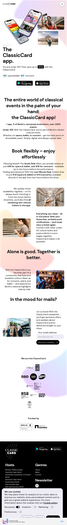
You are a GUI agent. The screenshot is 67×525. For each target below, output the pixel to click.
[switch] (18, 507)
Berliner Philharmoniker (14, 470)
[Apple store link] (42, 83)
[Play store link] (24, 83)
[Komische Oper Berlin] (33, 377)
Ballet (37, 472)
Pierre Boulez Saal (12, 484)
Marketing (43, 507)
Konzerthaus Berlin (12, 482)
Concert (38, 475)
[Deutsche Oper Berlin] (37, 367)
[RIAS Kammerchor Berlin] (37, 386)
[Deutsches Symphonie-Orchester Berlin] (24, 377)
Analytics (26, 507)
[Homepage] (9, 4)
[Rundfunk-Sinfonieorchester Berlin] (24, 395)
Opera (37, 470)
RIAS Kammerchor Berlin (14, 487)
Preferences (11, 512)
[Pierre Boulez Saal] (29, 386)
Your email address (47, 332)
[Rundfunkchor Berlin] (33, 395)
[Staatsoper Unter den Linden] (29, 404)
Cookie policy (50, 502)
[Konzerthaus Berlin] (42, 377)
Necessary (10, 507)
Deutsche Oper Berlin (13, 472)
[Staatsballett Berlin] (42, 395)
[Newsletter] (37, 485)
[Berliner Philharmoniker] (29, 367)
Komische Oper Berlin (13, 479)
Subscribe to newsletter (46, 342)
